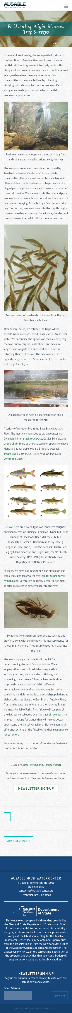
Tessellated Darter (15, 453)
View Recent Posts (18, 841)
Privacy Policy (29, 895)
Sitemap (46, 895)
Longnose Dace (13, 458)
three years (56, 714)
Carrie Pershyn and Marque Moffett (41, 764)
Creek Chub (11, 443)
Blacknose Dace (32, 438)
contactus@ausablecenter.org (36, 890)
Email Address (13, 988)
